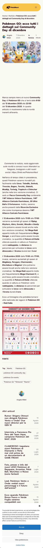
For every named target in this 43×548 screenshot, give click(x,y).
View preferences (21, 540)
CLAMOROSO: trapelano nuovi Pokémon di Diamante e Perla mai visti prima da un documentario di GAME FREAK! (17, 452)
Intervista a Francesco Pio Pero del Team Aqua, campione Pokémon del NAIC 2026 (18, 435)
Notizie (11, 16)
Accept (21, 527)
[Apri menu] (36, 7)
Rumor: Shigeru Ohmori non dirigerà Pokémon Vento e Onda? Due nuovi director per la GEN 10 (16, 420)
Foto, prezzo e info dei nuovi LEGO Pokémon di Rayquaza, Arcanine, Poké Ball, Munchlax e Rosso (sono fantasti (18, 469)
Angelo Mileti (21, 400)
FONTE (5, 359)
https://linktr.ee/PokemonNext (25, 172)
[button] (39, 506)
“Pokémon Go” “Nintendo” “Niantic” (17, 382)
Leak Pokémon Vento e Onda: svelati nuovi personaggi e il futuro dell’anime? (17, 484)
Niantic (9, 368)
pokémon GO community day (14, 373)
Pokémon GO (20, 368)
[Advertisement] (21, 79)
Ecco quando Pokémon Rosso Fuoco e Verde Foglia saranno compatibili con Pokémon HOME (16, 499)
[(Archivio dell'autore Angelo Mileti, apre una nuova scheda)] (21, 396)
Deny (21, 533)
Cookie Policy (20, 545)
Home (4, 16)
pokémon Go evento (11, 377)
